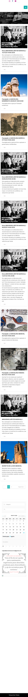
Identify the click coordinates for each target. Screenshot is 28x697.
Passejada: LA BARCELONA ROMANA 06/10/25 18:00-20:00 (13, 373)
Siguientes (20, 486)
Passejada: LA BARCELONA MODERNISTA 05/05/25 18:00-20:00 (12, 100)
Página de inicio (9, 19)
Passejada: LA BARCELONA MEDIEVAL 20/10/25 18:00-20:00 (13, 334)
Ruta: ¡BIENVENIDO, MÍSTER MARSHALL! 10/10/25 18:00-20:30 (14, 51)
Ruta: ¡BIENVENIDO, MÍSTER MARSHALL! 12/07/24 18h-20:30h (14, 275)
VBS (4, 69)
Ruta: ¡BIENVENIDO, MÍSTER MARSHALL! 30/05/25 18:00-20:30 (14, 226)
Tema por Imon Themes (14, 695)
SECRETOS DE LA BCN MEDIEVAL (12, 466)
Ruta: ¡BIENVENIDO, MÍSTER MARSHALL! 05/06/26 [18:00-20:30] (14, 178)
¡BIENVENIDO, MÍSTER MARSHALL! (12, 419)
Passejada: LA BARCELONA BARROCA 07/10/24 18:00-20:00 (13, 139)
